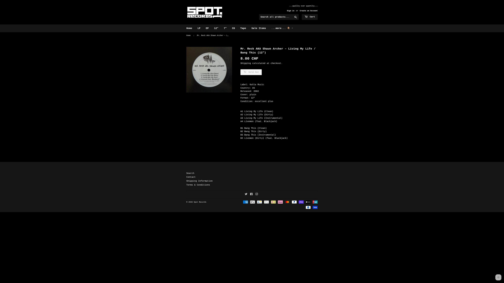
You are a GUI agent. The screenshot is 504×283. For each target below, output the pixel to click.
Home (189, 28)
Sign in (290, 11)
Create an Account (309, 11)
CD (233, 28)
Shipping (245, 63)
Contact (191, 177)
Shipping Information (199, 181)
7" (225, 28)
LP (199, 28)
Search (190, 173)
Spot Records (200, 202)
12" (216, 28)
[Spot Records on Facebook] (251, 194)
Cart (311, 17)
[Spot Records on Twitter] (246, 194)
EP (207, 28)
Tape (243, 28)
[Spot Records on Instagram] (256, 194)
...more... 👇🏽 (281, 28)
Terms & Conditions (198, 185)
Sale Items (258, 28)
